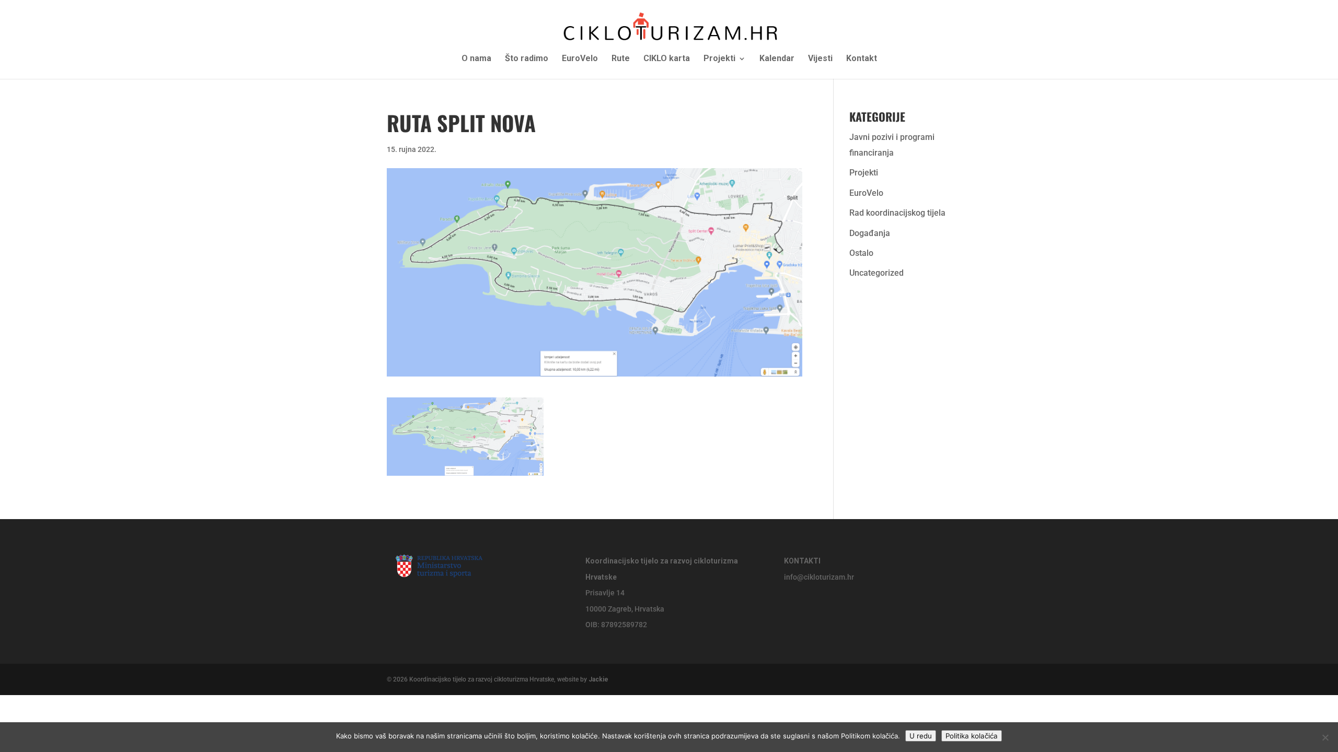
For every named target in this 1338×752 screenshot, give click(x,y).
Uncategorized (876, 273)
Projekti (719, 59)
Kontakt (861, 59)
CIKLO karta (666, 59)
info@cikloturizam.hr (819, 577)
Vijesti (820, 59)
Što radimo (526, 59)
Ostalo (861, 253)
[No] (1325, 737)
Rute (621, 59)
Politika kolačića (971, 736)
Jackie (598, 679)
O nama (476, 59)
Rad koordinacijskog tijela (897, 213)
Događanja (869, 233)
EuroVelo (580, 59)
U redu (920, 736)
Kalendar (776, 59)
